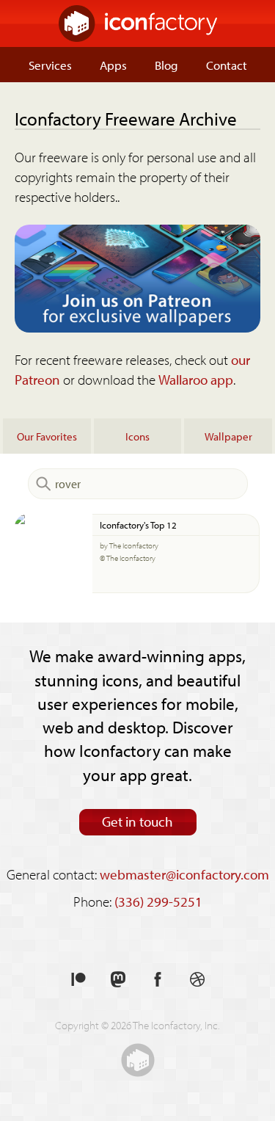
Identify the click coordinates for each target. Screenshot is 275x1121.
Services (50, 65)
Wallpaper (228, 436)
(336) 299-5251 (158, 901)
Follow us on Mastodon (118, 979)
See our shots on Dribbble (197, 979)
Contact (226, 65)
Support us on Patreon (78, 979)
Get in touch (137, 821)
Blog (166, 65)
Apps (113, 65)
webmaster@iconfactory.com (184, 874)
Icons (137, 436)
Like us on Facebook (157, 979)
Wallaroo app (195, 379)
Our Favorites (47, 436)
